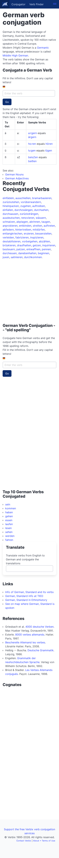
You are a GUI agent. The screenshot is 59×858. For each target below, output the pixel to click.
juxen (6, 257)
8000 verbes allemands (29, 634)
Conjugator (18, 4)
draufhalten (24, 245)
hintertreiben (23, 229)
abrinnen (34, 221)
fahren (9, 539)
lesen (8, 528)
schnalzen (9, 221)
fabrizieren (22, 237)
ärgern (32, 137)
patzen (20, 249)
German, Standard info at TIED (24, 596)
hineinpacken (11, 206)
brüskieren (9, 245)
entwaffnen (33, 249)
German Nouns (14, 174)
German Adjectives (17, 178)
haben (9, 512)
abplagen (22, 221)
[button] (54, 4)
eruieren (29, 233)
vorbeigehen (29, 241)
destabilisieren (11, 241)
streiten (37, 225)
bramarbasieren (41, 198)
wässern (41, 217)
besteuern (9, 249)
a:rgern (32, 133)
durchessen (10, 253)
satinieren (17, 257)
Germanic (43, 47)
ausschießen (23, 198)
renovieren (27, 217)
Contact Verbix (23, 840)
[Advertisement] (29, 290)
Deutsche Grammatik (41, 650)
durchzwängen (23, 210)
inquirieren (48, 245)
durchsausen (10, 213)
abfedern (8, 229)
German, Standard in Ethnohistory (26, 600)
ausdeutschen (11, 217)
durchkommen (33, 257)
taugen (45, 221)
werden (9, 536)
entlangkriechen (12, 233)
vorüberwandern (31, 202)
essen (8, 520)
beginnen (43, 253)
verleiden (8, 237)
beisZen (33, 157)
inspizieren (36, 237)
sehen (8, 532)
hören (49, 143)
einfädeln (8, 198)
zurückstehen (11, 202)
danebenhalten (27, 253)
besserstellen (43, 233)
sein (7, 504)
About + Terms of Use (44, 840)
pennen (46, 249)
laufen (9, 524)
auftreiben (38, 206)
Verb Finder (36, 4)
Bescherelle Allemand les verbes (25, 642)
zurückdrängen (29, 213)
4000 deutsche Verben (39, 626)
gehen (9, 516)
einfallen (8, 210)
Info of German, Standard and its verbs (29, 592)
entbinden (25, 225)
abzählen (44, 241)
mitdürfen (39, 229)
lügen (48, 150)
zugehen (25, 206)
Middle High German (15, 55)
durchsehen (41, 210)
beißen (32, 161)
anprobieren (10, 225)
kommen (10, 508)
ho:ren (32, 143)
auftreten (49, 225)
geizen (37, 245)
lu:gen (32, 150)
